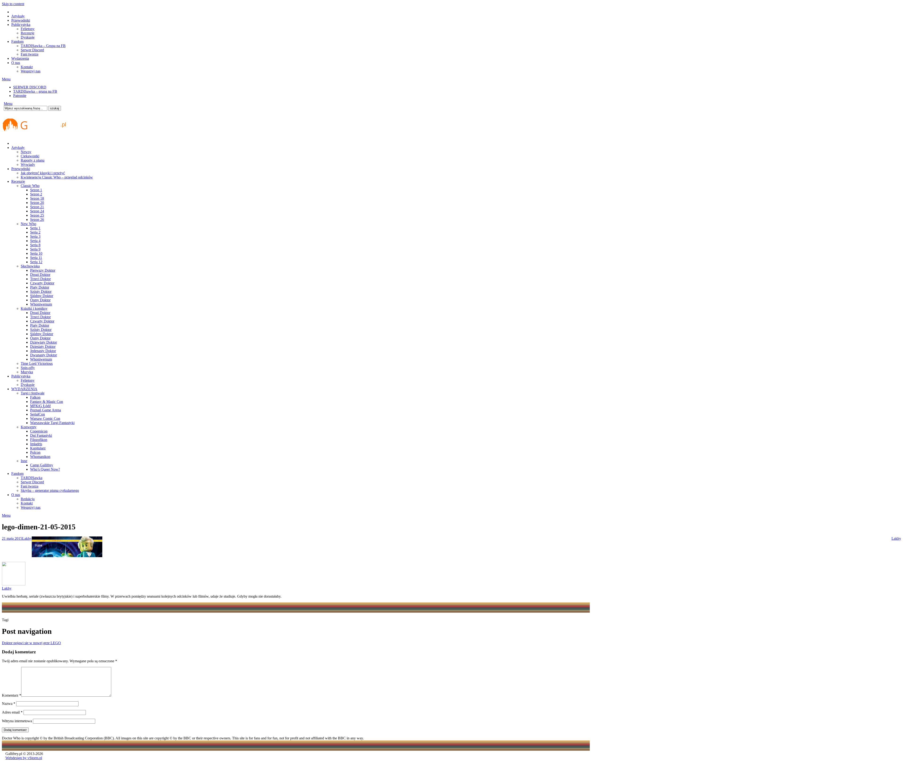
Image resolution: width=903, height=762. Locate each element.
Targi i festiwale (32, 393)
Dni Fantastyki (41, 435)
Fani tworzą (29, 54)
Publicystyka (20, 25)
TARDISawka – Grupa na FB (43, 46)
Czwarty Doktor (42, 283)
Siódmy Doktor (41, 296)
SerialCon (37, 414)
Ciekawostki (30, 156)
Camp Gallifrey (41, 465)
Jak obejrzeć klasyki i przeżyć (43, 173)
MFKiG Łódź (40, 406)
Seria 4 (35, 241)
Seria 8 (35, 245)
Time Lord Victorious (37, 363)
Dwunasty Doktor (43, 355)
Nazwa (8, 704)
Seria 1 (35, 228)
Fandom (17, 42)
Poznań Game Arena (45, 410)
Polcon (35, 452)
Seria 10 (36, 253)
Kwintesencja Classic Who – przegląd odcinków (57, 177)
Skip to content (13, 4)
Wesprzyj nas (30, 71)
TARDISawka (31, 478)
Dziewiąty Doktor (43, 342)
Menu (6, 79)
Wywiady (28, 165)
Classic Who (30, 186)
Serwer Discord (32, 50)
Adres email (12, 712)
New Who (28, 224)
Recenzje (27, 33)
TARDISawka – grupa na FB (35, 91)
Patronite (19, 96)
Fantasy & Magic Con (46, 402)
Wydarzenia (20, 58)
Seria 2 (35, 232)
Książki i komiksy (34, 308)
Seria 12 (36, 262)
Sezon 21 (37, 207)
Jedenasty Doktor (43, 351)
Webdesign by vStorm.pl (23, 758)
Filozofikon (38, 440)
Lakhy (27, 538)
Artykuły (18, 16)
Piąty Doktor (39, 287)
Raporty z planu (32, 160)
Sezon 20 (37, 203)
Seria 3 (35, 236)
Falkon (35, 397)
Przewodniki (20, 20)
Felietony (28, 29)
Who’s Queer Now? (45, 469)
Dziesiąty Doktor (42, 347)
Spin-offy (28, 368)
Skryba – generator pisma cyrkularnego (50, 490)
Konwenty (28, 427)
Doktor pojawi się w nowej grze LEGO (31, 643)
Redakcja (28, 499)
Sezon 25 (37, 215)
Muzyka (27, 372)
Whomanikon (40, 457)
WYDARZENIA (24, 389)
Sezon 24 (37, 211)
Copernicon (39, 431)
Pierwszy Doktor (42, 270)
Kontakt (27, 67)
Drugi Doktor (40, 275)
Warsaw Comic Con (45, 419)
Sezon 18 (37, 198)
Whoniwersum (41, 304)
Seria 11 (36, 258)
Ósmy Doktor (40, 300)
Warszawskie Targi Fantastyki (52, 423)
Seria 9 (35, 249)
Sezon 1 (36, 190)
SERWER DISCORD (29, 87)
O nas (15, 63)
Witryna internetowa (17, 721)
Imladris (36, 444)
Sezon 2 (36, 194)
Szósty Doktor (40, 292)
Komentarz (11, 695)
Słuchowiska (30, 266)
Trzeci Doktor (40, 279)
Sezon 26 (37, 220)
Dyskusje (28, 37)
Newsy (26, 152)
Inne (24, 461)
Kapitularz (38, 448)
